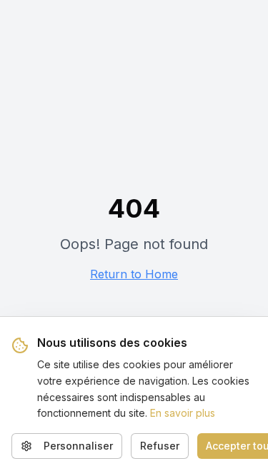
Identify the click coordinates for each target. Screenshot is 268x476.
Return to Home (134, 274)
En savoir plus (182, 413)
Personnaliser (78, 446)
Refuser (159, 446)
